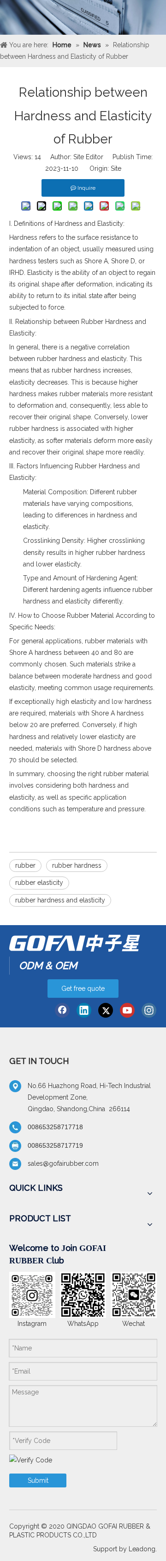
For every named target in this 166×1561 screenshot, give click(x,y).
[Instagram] (149, 1010)
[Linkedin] (84, 1010)
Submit (38, 1480)
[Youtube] (127, 1010)
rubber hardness (76, 865)
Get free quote (83, 988)
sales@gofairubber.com (63, 1163)
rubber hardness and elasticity (60, 900)
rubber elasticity (39, 882)
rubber (25, 865)
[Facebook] (62, 1010)
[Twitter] (105, 1010)
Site (116, 168)
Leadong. (143, 1549)
